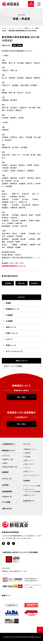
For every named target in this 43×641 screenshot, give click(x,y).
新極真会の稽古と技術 (10, 467)
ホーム (4, 28)
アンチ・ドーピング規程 (32, 486)
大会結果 (9, 315)
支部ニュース (29, 28)
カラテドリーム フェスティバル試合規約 (31, 490)
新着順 (8, 303)
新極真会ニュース (12, 309)
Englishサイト (29, 501)
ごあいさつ (6, 456)
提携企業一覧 (7, 496)
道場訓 (5, 463)
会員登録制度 (7, 491)
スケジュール (7, 478)
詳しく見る (21, 397)
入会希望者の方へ (8, 444)
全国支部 (5, 472)
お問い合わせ (7, 508)
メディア (9, 339)
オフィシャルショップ (14, 351)
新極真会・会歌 (8, 459)
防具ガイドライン (30, 495)
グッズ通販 (6, 502)
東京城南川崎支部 (11, 276)
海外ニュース (11, 327)
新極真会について (8, 450)
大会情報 (9, 321)
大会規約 (26, 480)
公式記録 (5, 485)
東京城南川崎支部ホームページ (13, 266)
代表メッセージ (12, 333)
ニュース (11, 28)
